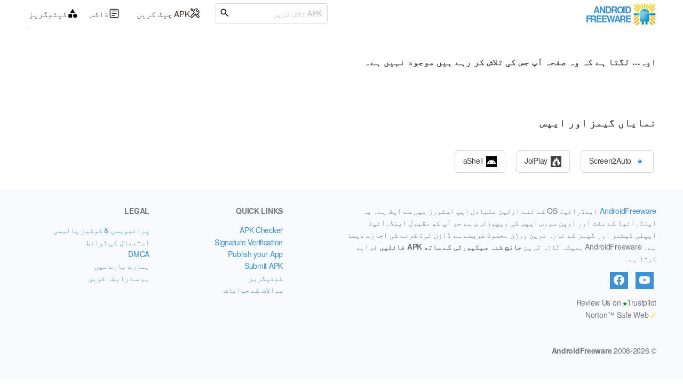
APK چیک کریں (163, 13)
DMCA (138, 254)
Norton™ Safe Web (620, 314)
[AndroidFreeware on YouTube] (645, 280)
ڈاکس (99, 13)
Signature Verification (249, 242)
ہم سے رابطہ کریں (118, 278)
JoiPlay (536, 160)
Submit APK (263, 265)
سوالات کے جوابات (253, 289)
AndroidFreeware (628, 210)
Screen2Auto (610, 160)
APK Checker (261, 230)
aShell (473, 160)
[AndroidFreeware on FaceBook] (619, 280)
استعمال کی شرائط (117, 242)
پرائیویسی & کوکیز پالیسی (101, 230)
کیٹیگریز (48, 13)
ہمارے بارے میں (121, 265)
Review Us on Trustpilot (616, 302)
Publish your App (255, 254)
